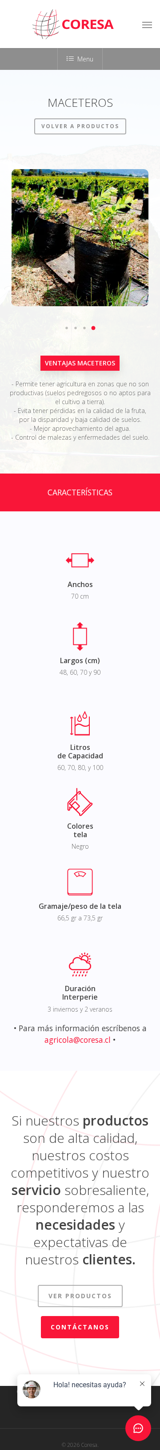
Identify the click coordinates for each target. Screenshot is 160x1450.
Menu (85, 59)
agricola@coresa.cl (77, 1039)
